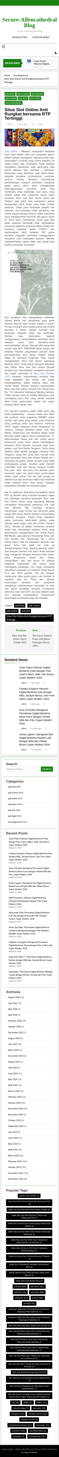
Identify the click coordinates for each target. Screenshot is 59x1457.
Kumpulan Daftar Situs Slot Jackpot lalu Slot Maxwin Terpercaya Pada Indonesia (29, 1310)
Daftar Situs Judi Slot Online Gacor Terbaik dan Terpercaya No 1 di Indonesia (29, 1241)
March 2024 (13, 1091)
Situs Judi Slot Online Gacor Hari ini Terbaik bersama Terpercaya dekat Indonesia (29, 1332)
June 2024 (13, 1073)
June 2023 (13, 1138)
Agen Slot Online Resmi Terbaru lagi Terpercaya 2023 (29, 1202)
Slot (15, 1403)
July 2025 (12, 1044)
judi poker (11, 98)
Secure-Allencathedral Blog (29, 22)
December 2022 (15, 1173)
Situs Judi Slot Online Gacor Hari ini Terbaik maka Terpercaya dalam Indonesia (29, 1349)
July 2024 (12, 1067)
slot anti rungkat (20, 1408)
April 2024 (12, 1085)
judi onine (20, 1292)
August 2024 (14, 1062)
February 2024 (15, 1097)
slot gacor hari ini (38, 1414)
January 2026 (14, 1026)
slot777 (41, 1403)
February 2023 (15, 1161)
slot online (18, 1431)
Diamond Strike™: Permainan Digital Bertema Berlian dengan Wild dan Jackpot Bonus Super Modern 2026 (30, 960)
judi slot (23, 98)
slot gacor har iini (29, 1420)
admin (10, 124)
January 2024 (14, 1103)
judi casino (23, 93)
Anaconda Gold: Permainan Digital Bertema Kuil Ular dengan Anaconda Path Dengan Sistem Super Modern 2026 (29, 915)
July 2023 (12, 1132)
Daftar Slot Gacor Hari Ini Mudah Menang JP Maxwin (29, 1257)
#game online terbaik (29, 1196)
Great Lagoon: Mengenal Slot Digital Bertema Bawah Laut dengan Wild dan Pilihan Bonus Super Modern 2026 (30, 886)
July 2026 (12, 1003)
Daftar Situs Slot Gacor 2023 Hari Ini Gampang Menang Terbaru (29, 1249)
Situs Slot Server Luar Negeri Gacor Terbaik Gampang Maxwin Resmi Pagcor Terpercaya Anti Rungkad (29, 1395)
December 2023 (15, 1108)
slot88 (27, 1403)
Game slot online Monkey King (29, 1281)
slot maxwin (42, 1425)
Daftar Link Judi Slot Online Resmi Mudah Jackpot (29, 1210)
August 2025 (14, 1038)
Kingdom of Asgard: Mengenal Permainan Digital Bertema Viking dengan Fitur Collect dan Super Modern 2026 (31, 945)
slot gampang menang (20, 1425)
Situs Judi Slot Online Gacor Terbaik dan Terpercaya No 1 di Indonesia (29, 1357)
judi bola (10, 93)
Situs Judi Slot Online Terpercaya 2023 (29, 1372)
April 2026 (12, 1015)
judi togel (35, 98)
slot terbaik (18, 1436)
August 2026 (14, 997)
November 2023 (15, 1114)
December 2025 (15, 1032)
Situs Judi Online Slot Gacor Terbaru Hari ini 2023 (29, 1326)
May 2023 (12, 1144)
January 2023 (14, 1167)
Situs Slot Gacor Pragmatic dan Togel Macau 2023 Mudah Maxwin (29, 1387)
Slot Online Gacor (38, 1431)
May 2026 (12, 1009)
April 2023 (12, 1149)
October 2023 (14, 1120)
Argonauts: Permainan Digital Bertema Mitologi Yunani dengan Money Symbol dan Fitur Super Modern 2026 (30, 974)
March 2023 (13, 1155)
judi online (37, 93)
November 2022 (15, 1179)
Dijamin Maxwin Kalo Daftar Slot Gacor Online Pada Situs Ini (29, 1274)
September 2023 (15, 1126)
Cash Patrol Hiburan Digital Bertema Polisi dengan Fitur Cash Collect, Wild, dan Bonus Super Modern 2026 (42, 62)
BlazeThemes (30, 1452)
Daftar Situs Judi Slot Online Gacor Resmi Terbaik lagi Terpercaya (29, 1233)
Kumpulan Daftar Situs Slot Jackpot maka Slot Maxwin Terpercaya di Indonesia (29, 1318)
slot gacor (17, 1414)
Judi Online (11, 151)
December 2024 (15, 1056)
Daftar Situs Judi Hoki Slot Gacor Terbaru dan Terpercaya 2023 (29, 1216)
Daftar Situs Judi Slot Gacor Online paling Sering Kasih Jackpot (29, 1225)
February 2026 (15, 1021)
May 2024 (12, 1079)
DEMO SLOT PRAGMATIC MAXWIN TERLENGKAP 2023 (29, 1266)
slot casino (39, 1408)
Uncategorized (14, 103)
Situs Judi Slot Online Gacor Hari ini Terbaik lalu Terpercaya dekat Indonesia (29, 1340)
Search (47, 769)
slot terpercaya (37, 1436)
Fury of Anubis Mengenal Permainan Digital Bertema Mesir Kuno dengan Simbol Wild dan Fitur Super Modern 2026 (35, 717)
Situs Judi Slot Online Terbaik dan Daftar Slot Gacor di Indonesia (29, 1365)
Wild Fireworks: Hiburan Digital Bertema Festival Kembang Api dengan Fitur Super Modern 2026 (28, 901)
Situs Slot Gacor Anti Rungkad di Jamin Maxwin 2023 (29, 1379)
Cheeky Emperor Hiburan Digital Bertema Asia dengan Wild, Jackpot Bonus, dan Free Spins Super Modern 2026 (30, 856)
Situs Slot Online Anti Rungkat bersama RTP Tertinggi (29, 618)
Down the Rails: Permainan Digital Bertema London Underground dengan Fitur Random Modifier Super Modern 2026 (29, 930)
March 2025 (13, 1050)
